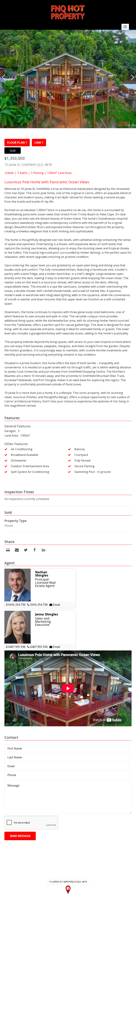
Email (56, 605)
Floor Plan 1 (17, 143)
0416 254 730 (16, 605)
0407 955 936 (16, 647)
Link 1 (39, 143)
